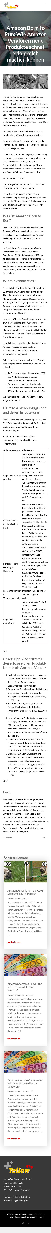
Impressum (20, 1217)
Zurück (9, 837)
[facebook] (23, 1223)
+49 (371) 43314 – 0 (20, 1197)
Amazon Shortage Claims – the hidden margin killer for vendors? (24, 987)
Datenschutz (31, 1217)
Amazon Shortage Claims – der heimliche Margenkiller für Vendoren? (24, 1083)
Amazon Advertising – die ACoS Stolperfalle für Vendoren (25, 892)
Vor (43, 837)
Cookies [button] (40, 1217)
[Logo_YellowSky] (19, 1162)
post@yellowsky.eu (19, 1200)
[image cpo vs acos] (25, 862)
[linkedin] (28, 1223)
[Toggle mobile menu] (46, 4)
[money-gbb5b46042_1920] (25, 955)
